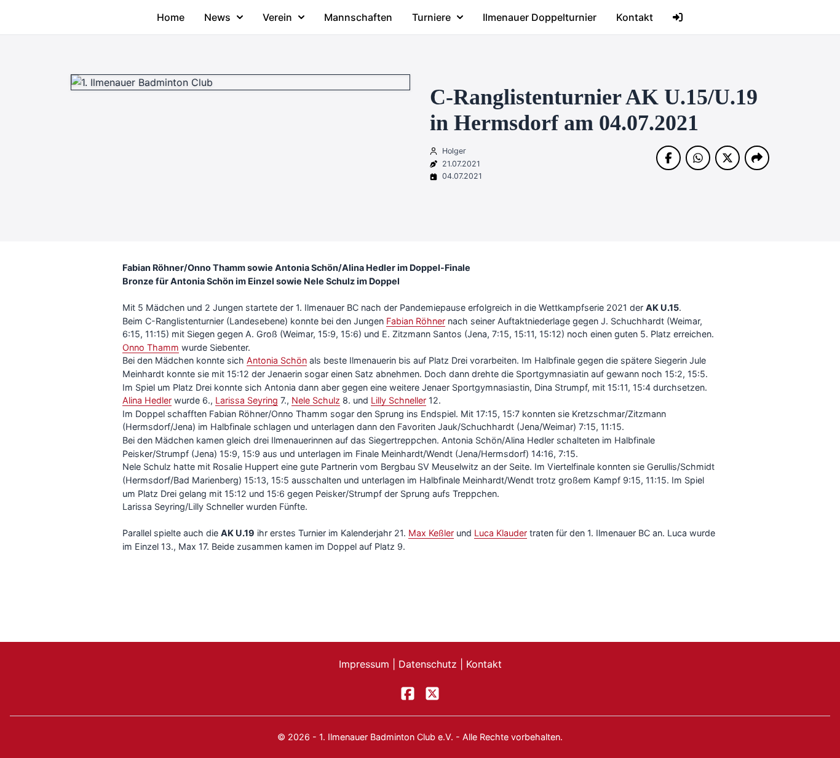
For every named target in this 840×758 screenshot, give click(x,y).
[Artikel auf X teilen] (727, 158)
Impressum (365, 664)
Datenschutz (429, 664)
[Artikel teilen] (757, 158)
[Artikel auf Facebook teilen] (668, 158)
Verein (277, 17)
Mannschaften (358, 17)
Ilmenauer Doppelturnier (539, 17)
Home (170, 17)
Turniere (431, 17)
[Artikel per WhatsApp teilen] (698, 158)
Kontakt (634, 17)
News (217, 17)
